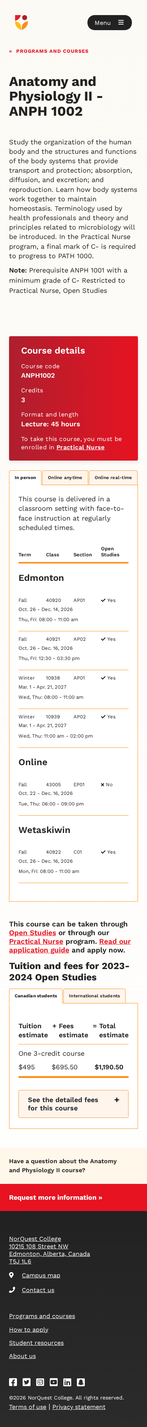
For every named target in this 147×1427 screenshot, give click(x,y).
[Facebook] (15, 1383)
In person (25, 477)
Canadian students (36, 995)
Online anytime (65, 477)
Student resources (36, 1342)
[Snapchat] (83, 1383)
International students (94, 995)
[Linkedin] (69, 1383)
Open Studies (32, 932)
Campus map (41, 1275)
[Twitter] (29, 1383)
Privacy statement (79, 1406)
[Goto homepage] (73, 22)
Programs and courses (52, 50)
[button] (109, 22)
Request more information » (56, 1197)
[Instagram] (42, 1383)
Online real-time (113, 477)
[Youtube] (56, 1383)
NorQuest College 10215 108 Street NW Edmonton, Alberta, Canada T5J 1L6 (49, 1250)
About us (22, 1356)
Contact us (38, 1290)
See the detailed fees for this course (63, 1104)
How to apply (28, 1329)
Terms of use (27, 1406)
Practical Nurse (81, 447)
